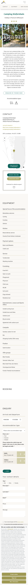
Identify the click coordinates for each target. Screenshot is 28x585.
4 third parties (10, 529)
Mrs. (10, 483)
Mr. (5, 483)
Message (5, 510)
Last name (5, 492)
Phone (4, 504)
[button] (26, 527)
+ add (7, 471)
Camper (6, 439)
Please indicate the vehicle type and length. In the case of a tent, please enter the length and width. (13, 444)
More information (14, 581)
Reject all (14, 578)
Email (4, 498)
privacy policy (20, 521)
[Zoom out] (5, 140)
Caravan (6, 438)
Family (16, 483)
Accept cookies (14, 574)
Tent (5, 436)
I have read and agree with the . (14, 521)
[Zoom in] (5, 138)
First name (6, 485)
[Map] (14, 152)
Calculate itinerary (14, 166)
